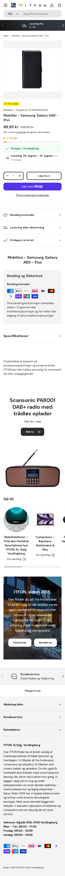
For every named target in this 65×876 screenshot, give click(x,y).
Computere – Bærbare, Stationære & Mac (45, 543)
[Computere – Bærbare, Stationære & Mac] (45, 519)
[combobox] (32, 13)
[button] (59, 5)
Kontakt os (45, 642)
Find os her (19, 642)
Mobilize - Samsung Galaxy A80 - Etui (30, 35)
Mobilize (7, 110)
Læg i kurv (44, 175)
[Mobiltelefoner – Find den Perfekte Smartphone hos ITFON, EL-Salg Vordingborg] (16, 519)
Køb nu (30, 431)
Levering (20, 132)
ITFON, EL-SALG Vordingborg (30, 867)
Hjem (5, 35)
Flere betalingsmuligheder (32, 195)
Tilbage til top (32, 690)
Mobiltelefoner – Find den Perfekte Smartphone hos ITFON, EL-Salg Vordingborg (16, 545)
